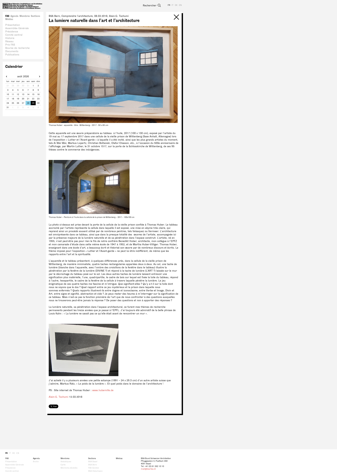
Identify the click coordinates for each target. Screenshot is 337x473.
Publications (12, 54)
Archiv (36, 461)
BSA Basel (92, 461)
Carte (63, 465)
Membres (24, 16)
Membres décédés (69, 468)
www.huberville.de (102, 390)
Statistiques (66, 461)
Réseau (9, 41)
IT (173, 5)
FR (169, 5)
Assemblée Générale (17, 28)
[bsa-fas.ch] (22, 6)
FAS (7, 16)
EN (180, 5)
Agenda (14, 16)
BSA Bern (92, 465)
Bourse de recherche (17, 48)
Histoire (9, 38)
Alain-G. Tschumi (59, 396)
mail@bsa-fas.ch (148, 469)
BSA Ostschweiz (95, 471)
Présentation (12, 25)
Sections (35, 16)
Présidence (11, 31)
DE (176, 5)
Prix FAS (10, 44)
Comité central (13, 34)
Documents (11, 51)
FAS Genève (93, 468)
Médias (9, 19)
